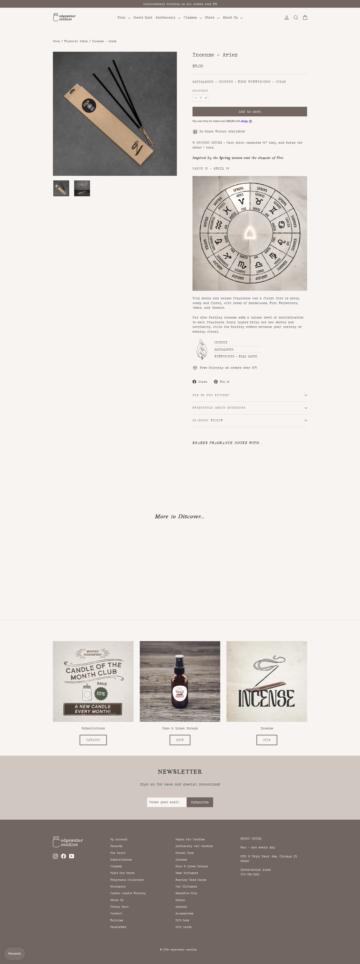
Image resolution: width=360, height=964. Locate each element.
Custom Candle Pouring (128, 893)
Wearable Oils (186, 893)
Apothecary (166, 17)
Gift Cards (183, 927)
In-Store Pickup (207, 420)
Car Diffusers (186, 886)
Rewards (116, 846)
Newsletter (118, 927)
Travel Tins (184, 853)
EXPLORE (93, 740)
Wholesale (117, 886)
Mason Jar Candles (190, 839)
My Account (118, 839)
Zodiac (180, 900)
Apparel (181, 906)
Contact (116, 913)
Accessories (184, 913)
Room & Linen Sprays (191, 866)
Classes (191, 17)
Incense (181, 859)
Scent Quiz (143, 17)
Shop (122, 17)
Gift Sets (182, 920)
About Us (231, 17)
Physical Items (76, 41)
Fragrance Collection (127, 879)
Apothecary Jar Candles (194, 846)
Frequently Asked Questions (218, 407)
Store (210, 17)
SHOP (180, 740)
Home (56, 41)
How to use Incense (210, 395)
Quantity (200, 90)
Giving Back (119, 906)
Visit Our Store (122, 873)
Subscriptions (121, 859)
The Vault (117, 853)
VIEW (267, 740)
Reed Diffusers (186, 873)
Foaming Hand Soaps (190, 879)
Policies (116, 920)
